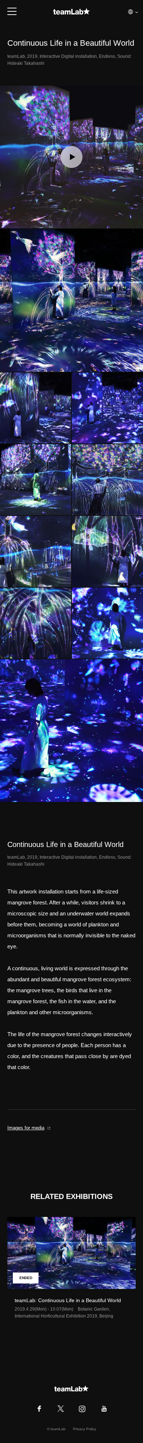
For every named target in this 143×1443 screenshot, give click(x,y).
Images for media (25, 1128)
